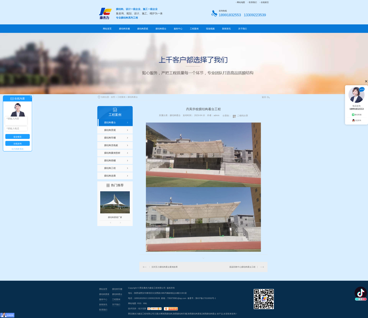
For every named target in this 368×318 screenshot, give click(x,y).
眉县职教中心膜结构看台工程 (242, 267)
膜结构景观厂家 (115, 217)
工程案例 (194, 28)
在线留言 (265, 2)
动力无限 (142, 308)
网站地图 (241, 2)
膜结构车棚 (124, 28)
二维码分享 (242, 115)
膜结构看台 (161, 28)
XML (145, 303)
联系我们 (253, 2)
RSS (139, 303)
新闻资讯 (226, 28)
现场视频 (210, 28)
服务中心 (178, 28)
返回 (264, 97)
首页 (113, 97)
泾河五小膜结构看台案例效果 (165, 267)
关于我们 (242, 28)
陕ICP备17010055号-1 (205, 298)
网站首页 (107, 28)
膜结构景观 (142, 28)
